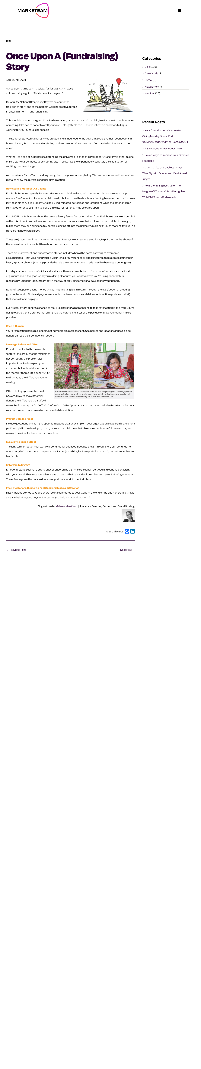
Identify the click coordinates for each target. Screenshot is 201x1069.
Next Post (127, 549)
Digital (148, 80)
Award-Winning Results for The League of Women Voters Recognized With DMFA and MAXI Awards (164, 191)
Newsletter (151, 86)
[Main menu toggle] (179, 10)
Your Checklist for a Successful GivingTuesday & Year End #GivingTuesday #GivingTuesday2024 (165, 136)
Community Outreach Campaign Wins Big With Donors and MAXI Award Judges (164, 173)
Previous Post (16, 549)
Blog (147, 66)
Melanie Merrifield (66, 506)
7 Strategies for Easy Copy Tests (163, 148)
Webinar (150, 93)
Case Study (151, 73)
